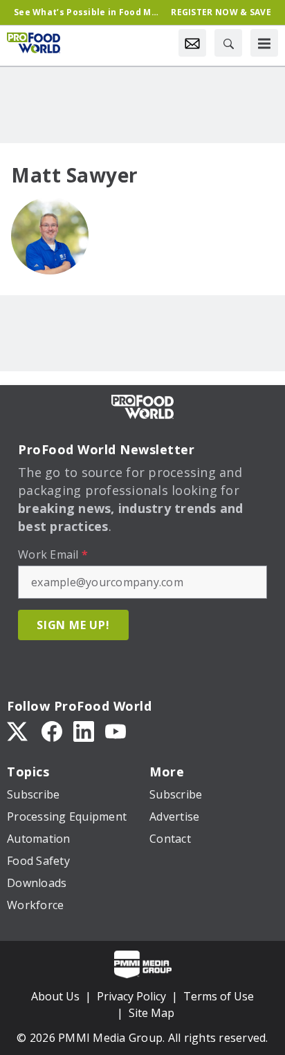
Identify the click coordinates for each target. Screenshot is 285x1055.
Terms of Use (218, 996)
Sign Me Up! (73, 625)
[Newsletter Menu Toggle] (192, 43)
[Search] (228, 43)
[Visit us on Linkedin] (83, 730)
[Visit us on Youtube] (115, 730)
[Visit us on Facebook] (52, 730)
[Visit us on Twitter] (18, 730)
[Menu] (264, 43)
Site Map (151, 1012)
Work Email (53, 554)
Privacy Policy (131, 996)
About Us (55, 996)
